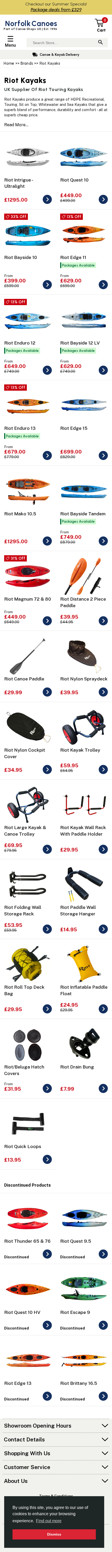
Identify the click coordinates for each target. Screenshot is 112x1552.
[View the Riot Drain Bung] (103, 1091)
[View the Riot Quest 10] (103, 202)
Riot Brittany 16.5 (78, 1383)
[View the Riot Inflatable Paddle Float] (103, 1012)
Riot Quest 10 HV (22, 1312)
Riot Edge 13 (18, 1383)
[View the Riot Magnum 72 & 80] (47, 623)
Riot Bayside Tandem (82, 513)
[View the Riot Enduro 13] (47, 458)
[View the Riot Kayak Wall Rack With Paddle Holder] (103, 852)
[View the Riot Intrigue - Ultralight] (47, 202)
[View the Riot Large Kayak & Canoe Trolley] (47, 852)
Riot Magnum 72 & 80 (27, 599)
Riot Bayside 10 (20, 257)
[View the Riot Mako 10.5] (47, 544)
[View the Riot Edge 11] (103, 287)
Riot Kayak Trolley (80, 750)
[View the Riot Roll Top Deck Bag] (47, 1012)
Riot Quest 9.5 (75, 1241)
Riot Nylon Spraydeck (84, 678)
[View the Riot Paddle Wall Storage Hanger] (103, 932)
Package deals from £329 (56, 9)
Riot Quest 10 (74, 180)
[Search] (100, 42)
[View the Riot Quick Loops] (47, 1162)
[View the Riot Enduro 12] (47, 373)
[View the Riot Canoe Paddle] (47, 695)
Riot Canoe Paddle (24, 678)
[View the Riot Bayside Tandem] (103, 544)
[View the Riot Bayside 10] (47, 287)
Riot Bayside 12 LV (80, 343)
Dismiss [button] (54, 1534)
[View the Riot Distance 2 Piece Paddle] (103, 623)
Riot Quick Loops (22, 1146)
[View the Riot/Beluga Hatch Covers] (47, 1091)
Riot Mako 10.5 (20, 513)
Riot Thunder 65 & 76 (27, 1241)
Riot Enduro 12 (19, 343)
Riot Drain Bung (77, 1067)
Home (9, 63)
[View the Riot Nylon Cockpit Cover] (47, 772)
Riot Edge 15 (74, 428)
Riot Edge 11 (73, 257)
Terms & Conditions (56, 1496)
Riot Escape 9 (75, 1312)
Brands (27, 63)
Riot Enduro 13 (20, 428)
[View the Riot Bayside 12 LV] (103, 373)
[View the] (47, 1257)
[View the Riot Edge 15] (103, 458)
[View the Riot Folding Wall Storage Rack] (47, 932)
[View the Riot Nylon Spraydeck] (103, 695)
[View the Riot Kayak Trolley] (103, 772)
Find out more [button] (48, 1521)
